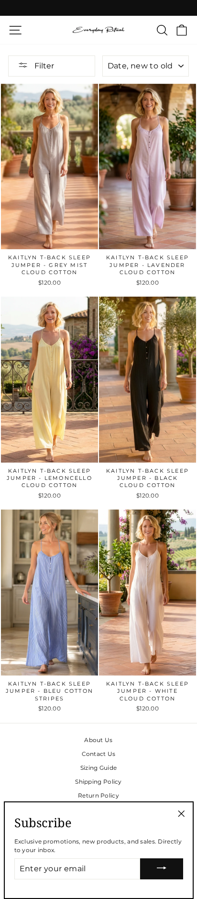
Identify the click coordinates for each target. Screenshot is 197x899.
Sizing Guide (98, 767)
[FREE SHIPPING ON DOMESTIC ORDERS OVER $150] (98, 8)
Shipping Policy (98, 781)
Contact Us (99, 753)
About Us (98, 740)
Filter (43, 65)
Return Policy (98, 795)
